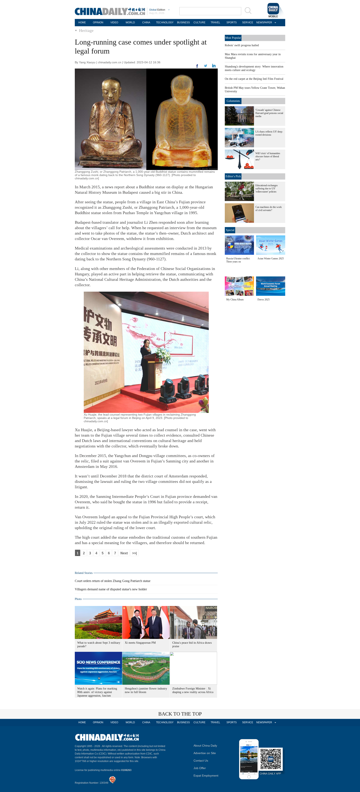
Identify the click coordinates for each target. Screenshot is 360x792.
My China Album (235, 299)
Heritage (86, 30)
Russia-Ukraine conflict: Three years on (238, 260)
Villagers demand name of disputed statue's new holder (111, 589)
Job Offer (200, 768)
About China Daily (205, 745)
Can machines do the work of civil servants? (268, 209)
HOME (82, 22)
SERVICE (247, 22)
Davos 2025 (264, 299)
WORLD (130, 22)
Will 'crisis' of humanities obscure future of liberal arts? (267, 156)
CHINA (146, 22)
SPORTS (231, 22)
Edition (157, 9)
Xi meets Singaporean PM (140, 642)
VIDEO (114, 22)
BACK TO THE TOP (180, 714)
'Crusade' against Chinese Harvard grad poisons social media (269, 113)
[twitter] (214, 66)
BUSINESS (183, 22)
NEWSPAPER (263, 22)
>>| (134, 553)
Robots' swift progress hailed (242, 45)
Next (124, 553)
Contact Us (201, 760)
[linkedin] (205, 67)
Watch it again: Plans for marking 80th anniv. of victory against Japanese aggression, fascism (97, 692)
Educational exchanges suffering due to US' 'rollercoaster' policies (266, 188)
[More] (197, 67)
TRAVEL (215, 22)
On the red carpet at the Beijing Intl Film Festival (254, 78)
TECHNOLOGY (165, 22)
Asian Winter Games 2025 (271, 258)
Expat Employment (206, 775)
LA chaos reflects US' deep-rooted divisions (269, 133)
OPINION (98, 22)
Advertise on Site (205, 753)
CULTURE (199, 22)
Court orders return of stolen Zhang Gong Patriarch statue (112, 581)
